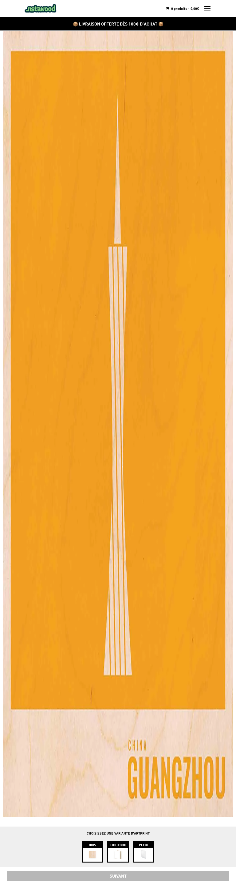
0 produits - (184, 8)
